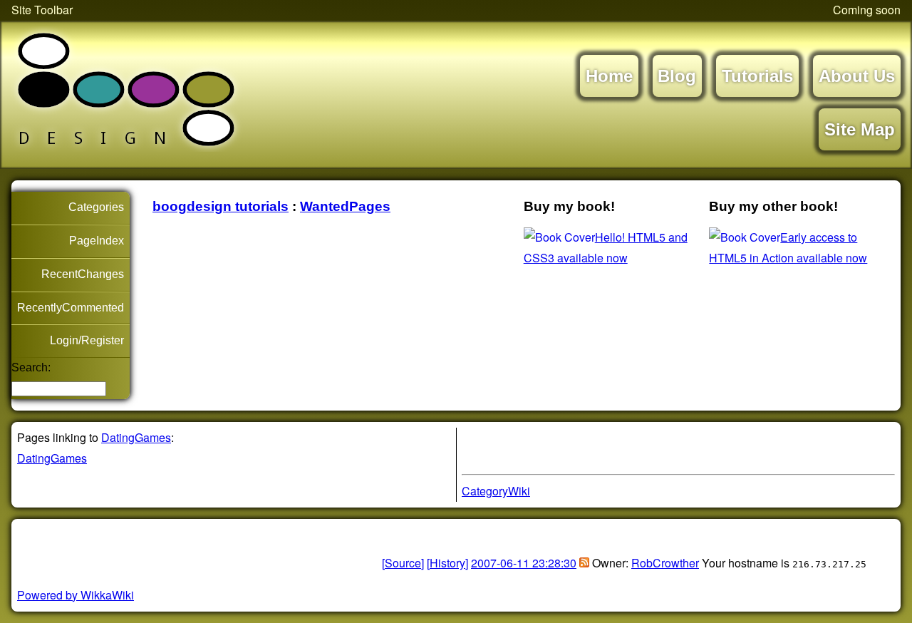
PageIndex (96, 241)
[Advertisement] (184, 546)
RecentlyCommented (70, 308)
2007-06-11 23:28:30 (523, 563)
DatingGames (136, 437)
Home (609, 76)
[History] (447, 563)
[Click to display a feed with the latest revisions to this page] (584, 563)
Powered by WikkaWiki (75, 595)
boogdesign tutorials (220, 206)
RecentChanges (82, 274)
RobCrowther (665, 563)
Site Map (859, 129)
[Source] (403, 563)
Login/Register (87, 340)
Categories (96, 207)
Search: (31, 367)
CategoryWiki (496, 491)
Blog (677, 76)
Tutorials (757, 76)
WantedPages (345, 206)
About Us (857, 76)
